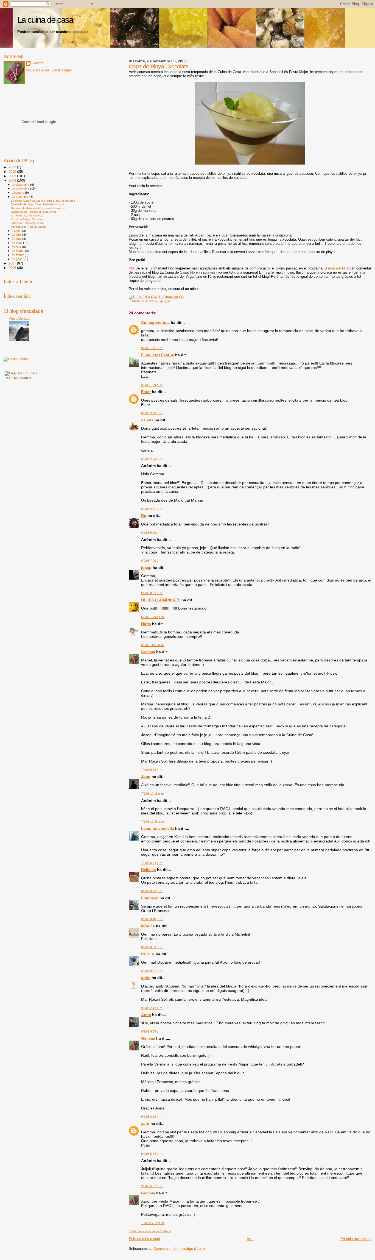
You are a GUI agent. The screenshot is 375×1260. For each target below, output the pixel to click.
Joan (145, 776)
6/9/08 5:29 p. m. (152, 532)
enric (145, 977)
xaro (145, 1123)
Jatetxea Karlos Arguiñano (27, 222)
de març (18, 250)
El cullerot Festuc (157, 355)
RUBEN (148, 954)
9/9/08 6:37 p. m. (152, 1186)
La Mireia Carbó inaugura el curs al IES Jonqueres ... (44, 200)
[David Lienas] (16, 359)
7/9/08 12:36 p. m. (153, 821)
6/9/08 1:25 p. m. (152, 348)
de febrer (18, 255)
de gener (18, 259)
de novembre (21, 188)
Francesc (149, 898)
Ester (146, 392)
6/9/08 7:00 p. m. (152, 560)
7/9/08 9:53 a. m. (152, 769)
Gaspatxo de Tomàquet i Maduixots (33, 211)
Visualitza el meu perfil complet (49, 70)
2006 (13, 267)
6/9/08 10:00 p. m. (153, 617)
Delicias (148, 869)
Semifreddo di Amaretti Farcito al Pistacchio (38, 208)
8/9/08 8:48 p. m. (152, 919)
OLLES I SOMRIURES (160, 600)
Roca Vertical (19, 318)
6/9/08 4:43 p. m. (152, 458)
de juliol (17, 234)
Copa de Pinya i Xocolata (27, 219)
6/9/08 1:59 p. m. (152, 384)
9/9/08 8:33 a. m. (152, 1116)
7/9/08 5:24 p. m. (152, 862)
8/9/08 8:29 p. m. (152, 891)
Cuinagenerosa (155, 322)
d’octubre (18, 192)
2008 (13, 180)
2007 (13, 263)
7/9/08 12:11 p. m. (152, 793)
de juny (17, 238)
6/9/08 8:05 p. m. (152, 593)
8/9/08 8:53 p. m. (152, 947)
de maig (17, 242)
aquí (162, 178)
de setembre (20, 196)
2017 (13, 167)
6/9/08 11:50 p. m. (152, 645)
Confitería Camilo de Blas (27, 215)
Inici (250, 1239)
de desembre (21, 184)
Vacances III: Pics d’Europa (28, 226)
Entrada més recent (144, 1239)
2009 (13, 176)
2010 (13, 171)
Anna (146, 1015)
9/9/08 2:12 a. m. (152, 1007)
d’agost (17, 230)
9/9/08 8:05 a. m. (152, 1031)
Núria (146, 624)
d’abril (16, 247)
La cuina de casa (45, 20)
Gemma (148, 652)
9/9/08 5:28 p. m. (152, 1153)
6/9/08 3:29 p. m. (152, 413)
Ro (143, 515)
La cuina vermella (157, 828)
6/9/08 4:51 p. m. (152, 508)
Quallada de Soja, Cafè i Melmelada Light (37, 204)
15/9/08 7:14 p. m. (153, 1223)
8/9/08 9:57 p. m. (152, 970)
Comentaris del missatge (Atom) (179, 1249)
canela (147, 420)
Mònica (148, 926)
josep (146, 567)
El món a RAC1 (336, 268)
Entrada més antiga (355, 1239)
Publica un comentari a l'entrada (150, 1231)
